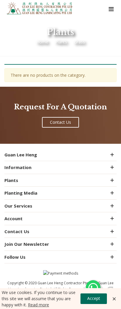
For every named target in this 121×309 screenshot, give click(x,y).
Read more (38, 305)
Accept (93, 298)
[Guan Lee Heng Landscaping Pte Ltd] (39, 8)
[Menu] (111, 8)
